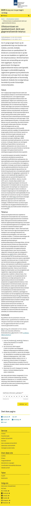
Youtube (9, 498)
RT (15, 340)
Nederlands (4, 478)
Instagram (10, 500)
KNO (22, 136)
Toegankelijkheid (6, 460)
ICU (20, 295)
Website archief (5, 468)
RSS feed (3, 488)
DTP (9, 206)
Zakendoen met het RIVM (8, 445)
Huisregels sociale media (8, 448)
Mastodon (10, 503)
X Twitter (9, 491)
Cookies (3, 456)
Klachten (3, 441)
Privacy (3, 458)
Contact (3, 433)
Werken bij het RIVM (6, 438)
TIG (17, 175)
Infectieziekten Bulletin (12, 19)
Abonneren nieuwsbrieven (8, 486)
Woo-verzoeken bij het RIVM (9, 443)
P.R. (2, 329)
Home (3, 19)
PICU (14, 197)
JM (21, 340)
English (3, 476)
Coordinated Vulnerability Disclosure (11, 465)
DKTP (11, 254)
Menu (5, 16)
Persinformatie (5, 436)
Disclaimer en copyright (7, 463)
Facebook (10, 493)
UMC (12, 333)
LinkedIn (10, 495)
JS (8, 360)
